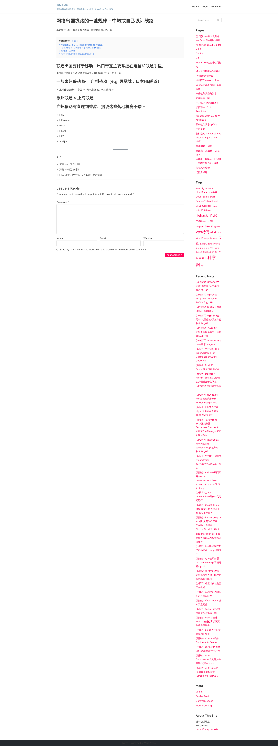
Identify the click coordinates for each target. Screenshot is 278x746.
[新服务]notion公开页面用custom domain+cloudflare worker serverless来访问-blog (208, 480)
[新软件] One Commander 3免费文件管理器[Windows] (208, 659)
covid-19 (212, 192)
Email (104, 238)
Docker (200, 53)
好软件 (215, 244)
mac (199, 221)
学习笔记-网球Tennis (207, 102)
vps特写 (203, 232)
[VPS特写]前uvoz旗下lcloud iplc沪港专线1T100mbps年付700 (207, 398)
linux (213, 215)
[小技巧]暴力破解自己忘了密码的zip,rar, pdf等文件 (209, 550)
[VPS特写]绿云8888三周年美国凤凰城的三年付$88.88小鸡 (208, 332)
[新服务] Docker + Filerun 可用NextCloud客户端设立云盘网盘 (208, 377)
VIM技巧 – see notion (207, 80)
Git (197, 57)
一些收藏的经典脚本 (206, 93)
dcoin (199, 196)
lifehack (202, 215)
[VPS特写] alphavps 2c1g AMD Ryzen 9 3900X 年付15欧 (206, 298)
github (198, 206)
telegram (200, 226)
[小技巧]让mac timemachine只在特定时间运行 (208, 496)
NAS (210, 221)
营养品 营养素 (203, 167)
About (205, 6)
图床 (209, 243)
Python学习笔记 (204, 75)
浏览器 (206, 252)
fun (206, 201)
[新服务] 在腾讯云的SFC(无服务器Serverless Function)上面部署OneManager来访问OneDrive (208, 427)
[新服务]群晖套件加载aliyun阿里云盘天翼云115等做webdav (207, 411)
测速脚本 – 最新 (204, 146)
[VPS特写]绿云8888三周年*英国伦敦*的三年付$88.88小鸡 (208, 319)
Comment (62, 202)
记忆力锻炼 (201, 172)
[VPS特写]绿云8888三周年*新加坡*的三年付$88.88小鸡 (207, 286)
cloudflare (201, 192)
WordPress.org (204, 705)
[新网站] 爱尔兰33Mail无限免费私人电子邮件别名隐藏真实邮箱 (208, 574)
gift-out (213, 201)
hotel (198, 210)
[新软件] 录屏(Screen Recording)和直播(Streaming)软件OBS (207, 671)
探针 (212, 248)
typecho (217, 227)
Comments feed (204, 700)
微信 (207, 248)
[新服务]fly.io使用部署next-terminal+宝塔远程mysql (208, 562)
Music (204, 221)
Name (60, 238)
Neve (125, 743)
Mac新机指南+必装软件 (208, 71)
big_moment (207, 188)
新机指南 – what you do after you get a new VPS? (208, 137)
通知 (202, 266)
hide (74, 41)
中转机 (215, 238)
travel (209, 226)
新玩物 (199, 252)
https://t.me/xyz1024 (207, 729)
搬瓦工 (217, 248)
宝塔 (203, 248)
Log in (199, 691)
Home (195, 6)
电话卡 (203, 258)
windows (215, 232)
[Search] (218, 20)
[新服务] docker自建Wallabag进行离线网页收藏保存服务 (208, 621)
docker (206, 197)
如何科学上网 (203, 98)
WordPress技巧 (204, 238)
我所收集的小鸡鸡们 (206, 124)
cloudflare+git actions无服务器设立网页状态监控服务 (208, 537)
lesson (209, 210)
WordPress (149, 743)
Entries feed (202, 696)
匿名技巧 (203, 244)
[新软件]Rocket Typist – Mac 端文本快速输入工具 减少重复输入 (208, 509)
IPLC (203, 210)
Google (206, 205)
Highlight (216, 6)
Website (147, 238)
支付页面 (200, 128)
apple (198, 189)
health (214, 206)
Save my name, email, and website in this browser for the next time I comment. (103, 249)
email (212, 197)
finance (200, 201)
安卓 (199, 248)
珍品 (211, 251)
